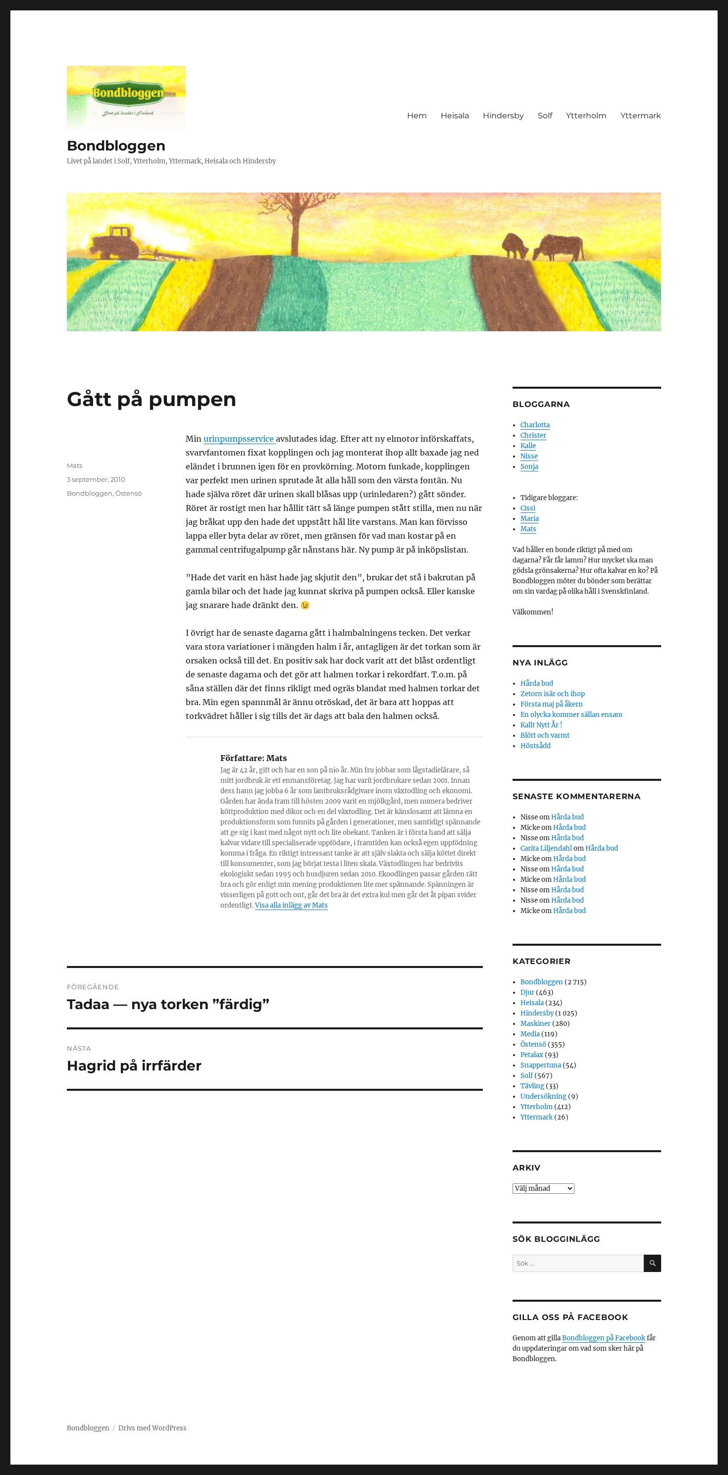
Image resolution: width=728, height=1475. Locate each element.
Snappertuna (540, 1065)
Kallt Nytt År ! (541, 725)
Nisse (529, 456)
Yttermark (641, 115)
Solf (545, 115)
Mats (74, 465)
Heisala (455, 115)
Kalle (528, 446)
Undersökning (543, 1096)
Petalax (531, 1055)
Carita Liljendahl (546, 848)
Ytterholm (586, 115)
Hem (417, 115)
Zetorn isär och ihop (552, 694)
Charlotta (535, 425)
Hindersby (503, 115)
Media (530, 1034)
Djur (527, 992)
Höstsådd (535, 746)
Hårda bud (536, 683)
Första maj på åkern (551, 704)
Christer (533, 435)
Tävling (532, 1086)
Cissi (527, 508)
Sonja (529, 466)
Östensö (128, 493)
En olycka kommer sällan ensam (571, 715)
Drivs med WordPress (152, 1428)
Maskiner (535, 1023)
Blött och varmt (545, 735)
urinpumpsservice (240, 439)
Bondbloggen (116, 145)
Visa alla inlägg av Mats (291, 905)
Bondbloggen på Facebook (603, 1338)
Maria (529, 518)
